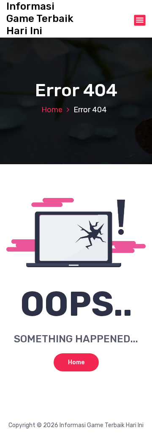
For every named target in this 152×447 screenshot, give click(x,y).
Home (51, 109)
